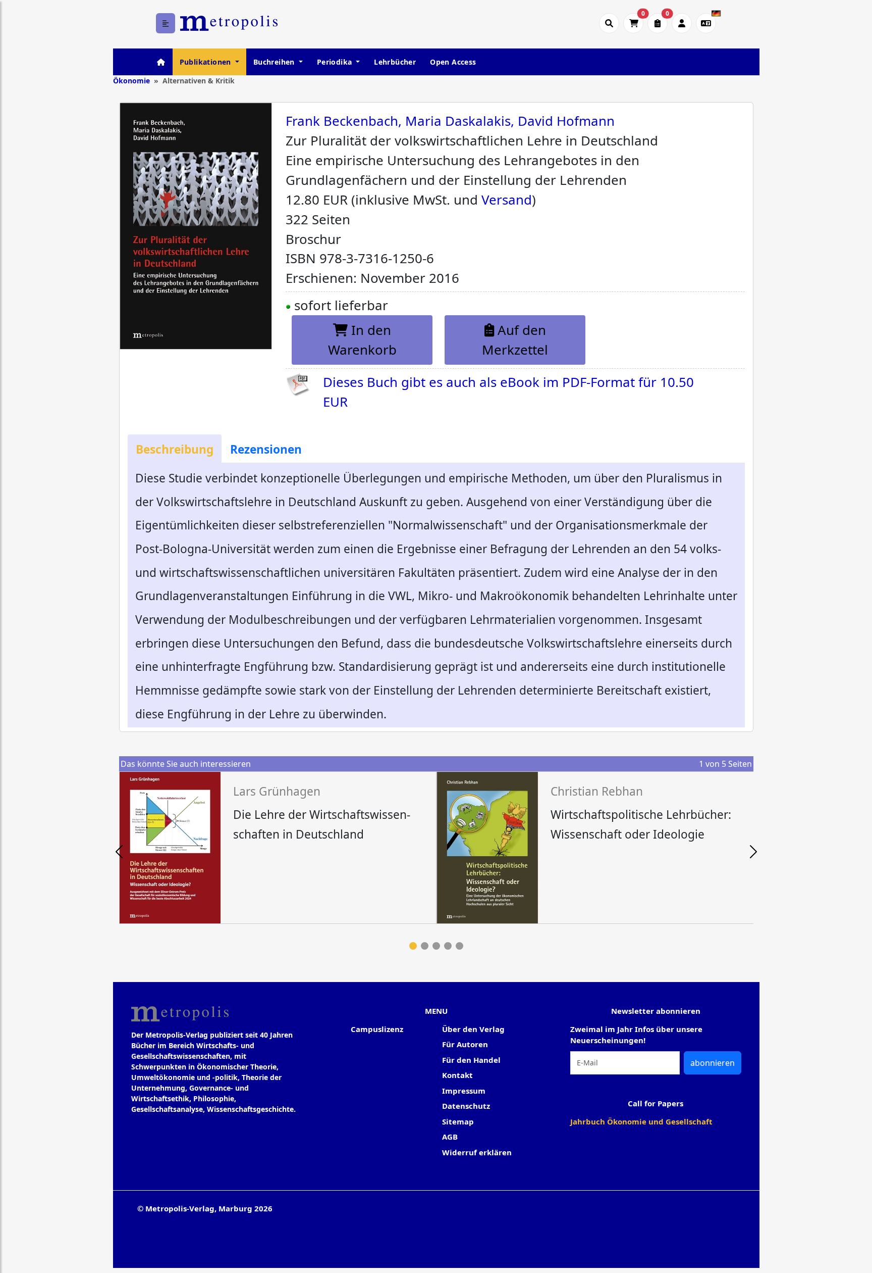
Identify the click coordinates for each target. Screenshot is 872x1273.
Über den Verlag (473, 1029)
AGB (450, 1137)
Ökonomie (131, 80)
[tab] (175, 448)
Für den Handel (471, 1060)
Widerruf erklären (477, 1152)
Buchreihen (275, 62)
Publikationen (207, 62)
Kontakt (457, 1075)
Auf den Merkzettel (515, 340)
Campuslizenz (377, 1029)
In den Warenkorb (362, 340)
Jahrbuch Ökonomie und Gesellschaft (641, 1121)
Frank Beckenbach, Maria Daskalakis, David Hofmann (450, 121)
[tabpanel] (278, 847)
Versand (506, 199)
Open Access (453, 62)
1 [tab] (413, 946)
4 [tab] (448, 946)
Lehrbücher (395, 62)
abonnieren (712, 1062)
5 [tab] (459, 946)
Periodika (335, 62)
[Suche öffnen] (609, 23)
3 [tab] (436, 946)
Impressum (463, 1091)
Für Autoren (465, 1044)
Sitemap (458, 1121)
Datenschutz (466, 1106)
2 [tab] (424, 946)
